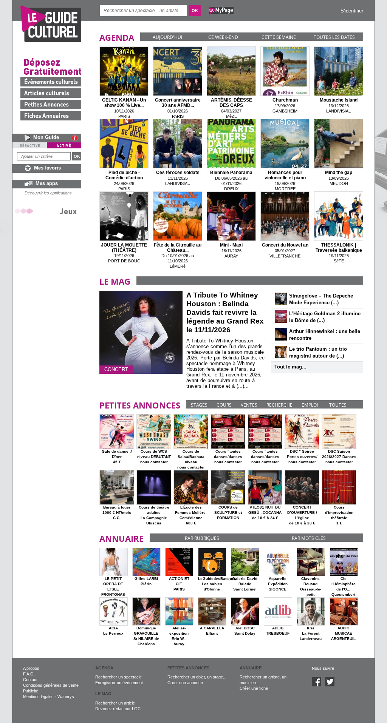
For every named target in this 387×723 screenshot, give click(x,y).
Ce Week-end (223, 37)
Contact (30, 679)
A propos (31, 668)
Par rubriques (202, 538)
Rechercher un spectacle (118, 677)
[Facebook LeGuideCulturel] (318, 685)
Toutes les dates (334, 37)
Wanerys (65, 696)
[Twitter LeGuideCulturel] (331, 685)
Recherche (279, 405)
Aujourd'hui (167, 37)
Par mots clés (309, 538)
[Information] (76, 138)
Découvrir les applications (48, 193)
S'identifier (352, 11)
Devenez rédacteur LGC (118, 708)
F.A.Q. (29, 674)
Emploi (310, 405)
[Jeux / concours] (47, 211)
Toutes (338, 405)
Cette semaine (279, 37)
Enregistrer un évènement (119, 682)
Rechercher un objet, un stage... (196, 677)
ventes (249, 405)
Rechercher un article (115, 703)
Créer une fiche (254, 688)
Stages (199, 405)
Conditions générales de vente (51, 685)
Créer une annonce (185, 682)
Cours (224, 405)
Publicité (30, 691)
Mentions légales (38, 696)
